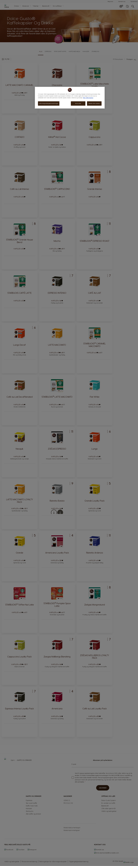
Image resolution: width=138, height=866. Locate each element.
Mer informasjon (88, 97)
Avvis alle (78, 103)
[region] (70, 98)
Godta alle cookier (94, 103)
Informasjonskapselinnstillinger (48, 103)
